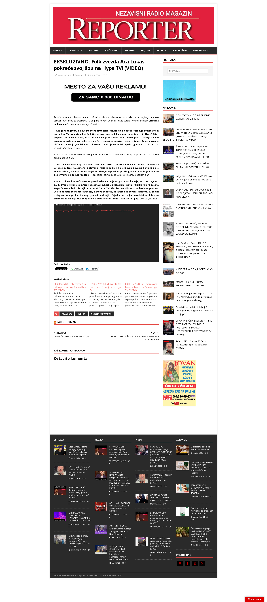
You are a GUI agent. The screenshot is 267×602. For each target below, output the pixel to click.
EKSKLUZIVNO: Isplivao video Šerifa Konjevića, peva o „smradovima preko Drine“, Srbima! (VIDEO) (161, 543)
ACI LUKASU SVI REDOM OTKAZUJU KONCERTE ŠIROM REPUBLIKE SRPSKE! (120, 507)
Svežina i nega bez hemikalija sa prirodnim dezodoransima (202, 511)
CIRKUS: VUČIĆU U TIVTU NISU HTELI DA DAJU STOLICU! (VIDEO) (160, 498)
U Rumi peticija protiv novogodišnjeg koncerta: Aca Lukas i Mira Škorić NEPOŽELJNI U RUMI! (79, 541)
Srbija (56, 50)
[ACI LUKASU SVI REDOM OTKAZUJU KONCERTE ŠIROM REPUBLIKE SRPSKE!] (101, 509)
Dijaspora (74, 50)
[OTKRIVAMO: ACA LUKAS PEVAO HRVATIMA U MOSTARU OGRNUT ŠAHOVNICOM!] (60, 519)
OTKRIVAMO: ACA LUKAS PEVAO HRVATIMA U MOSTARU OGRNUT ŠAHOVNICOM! (80, 516)
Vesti (98, 75)
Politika (130, 50)
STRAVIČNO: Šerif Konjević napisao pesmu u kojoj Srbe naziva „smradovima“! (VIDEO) (79, 492)
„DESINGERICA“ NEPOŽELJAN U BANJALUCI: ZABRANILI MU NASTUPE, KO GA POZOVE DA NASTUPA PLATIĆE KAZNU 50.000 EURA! (119, 480)
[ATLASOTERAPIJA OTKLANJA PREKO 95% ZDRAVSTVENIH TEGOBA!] (182, 491)
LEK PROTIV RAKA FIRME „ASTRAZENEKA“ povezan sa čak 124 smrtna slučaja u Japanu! (202, 467)
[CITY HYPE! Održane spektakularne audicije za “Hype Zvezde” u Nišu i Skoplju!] (101, 532)
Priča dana (111, 50)
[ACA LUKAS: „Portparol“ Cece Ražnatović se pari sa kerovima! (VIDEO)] (60, 473)
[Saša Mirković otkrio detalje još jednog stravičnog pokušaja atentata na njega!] (60, 453)
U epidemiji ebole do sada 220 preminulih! (200, 448)
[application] (106, 233)
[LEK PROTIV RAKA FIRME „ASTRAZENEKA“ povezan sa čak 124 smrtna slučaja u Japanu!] (182, 468)
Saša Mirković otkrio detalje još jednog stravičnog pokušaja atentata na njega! (78, 450)
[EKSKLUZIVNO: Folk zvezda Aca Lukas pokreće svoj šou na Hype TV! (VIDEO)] (71, 294)
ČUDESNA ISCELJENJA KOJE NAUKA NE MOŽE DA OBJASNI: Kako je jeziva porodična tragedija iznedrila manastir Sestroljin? (201, 535)
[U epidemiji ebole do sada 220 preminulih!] (182, 453)
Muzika (99, 439)
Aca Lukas (67, 314)
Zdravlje (181, 439)
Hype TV (81, 314)
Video (139, 439)
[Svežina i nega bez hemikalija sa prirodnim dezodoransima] (182, 514)
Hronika (94, 50)
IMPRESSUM (199, 50)
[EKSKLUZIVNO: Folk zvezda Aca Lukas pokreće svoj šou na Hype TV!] (107, 294)
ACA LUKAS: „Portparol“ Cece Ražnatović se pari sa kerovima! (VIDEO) (80, 471)
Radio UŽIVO (180, 50)
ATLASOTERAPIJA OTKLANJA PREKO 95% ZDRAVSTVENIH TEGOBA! (201, 489)
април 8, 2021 (64, 75)
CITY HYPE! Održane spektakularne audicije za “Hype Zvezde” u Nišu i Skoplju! (120, 530)
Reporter (79, 75)
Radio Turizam (66, 322)
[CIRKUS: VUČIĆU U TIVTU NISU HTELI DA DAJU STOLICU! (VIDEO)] (142, 501)
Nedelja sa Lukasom (101, 314)
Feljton (145, 50)
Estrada (162, 50)
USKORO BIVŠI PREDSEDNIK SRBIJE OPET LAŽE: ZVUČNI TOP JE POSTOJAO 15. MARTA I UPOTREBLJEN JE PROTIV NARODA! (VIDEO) (161, 454)
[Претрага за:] (188, 71)
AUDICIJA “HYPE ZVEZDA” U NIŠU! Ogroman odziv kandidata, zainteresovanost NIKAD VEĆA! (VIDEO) (118, 553)
